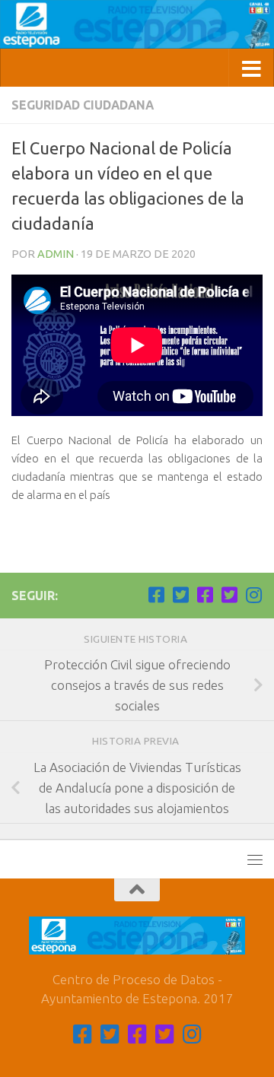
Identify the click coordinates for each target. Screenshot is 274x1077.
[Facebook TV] (156, 595)
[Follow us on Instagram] (253, 595)
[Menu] (255, 859)
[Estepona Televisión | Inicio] (137, 24)
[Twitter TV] (180, 595)
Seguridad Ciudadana (82, 105)
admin (55, 253)
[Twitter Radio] (229, 595)
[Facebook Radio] (205, 595)
